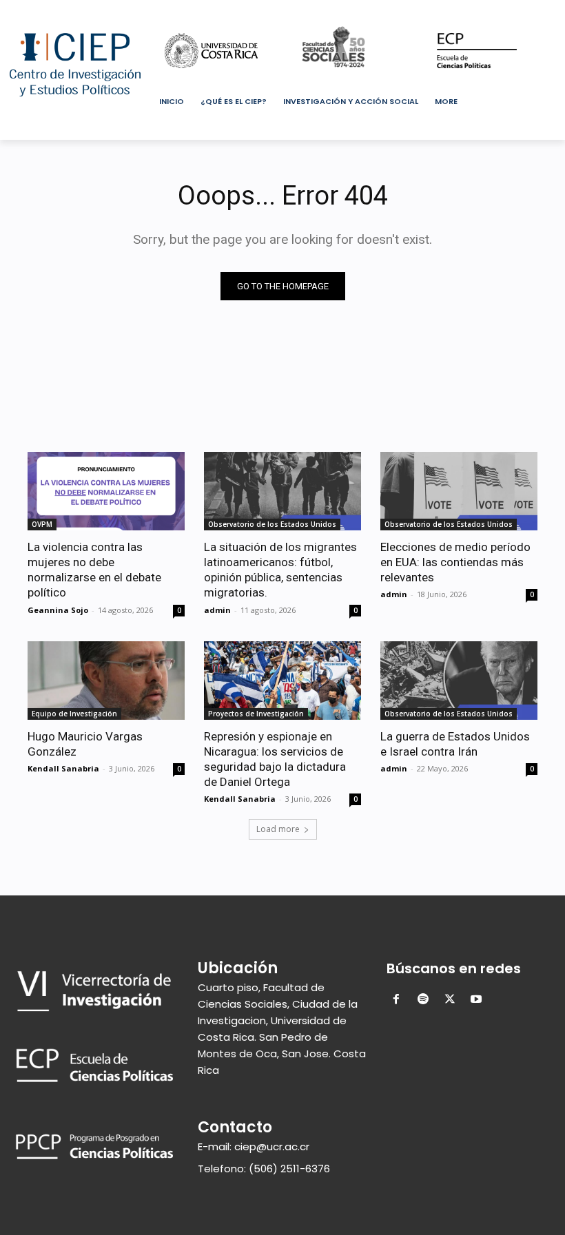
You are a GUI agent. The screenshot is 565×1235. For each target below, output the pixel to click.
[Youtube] (529, 10)
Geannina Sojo (58, 610)
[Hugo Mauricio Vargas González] (106, 680)
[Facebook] (453, 10)
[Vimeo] (510, 10)
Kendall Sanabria (63, 768)
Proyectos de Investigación (256, 713)
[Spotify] (423, 1000)
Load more (278, 829)
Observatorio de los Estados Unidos (272, 524)
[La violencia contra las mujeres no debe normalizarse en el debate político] (106, 491)
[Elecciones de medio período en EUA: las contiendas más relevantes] (458, 491)
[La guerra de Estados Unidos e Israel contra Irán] (458, 680)
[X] (492, 10)
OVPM (42, 524)
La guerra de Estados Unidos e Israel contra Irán (455, 743)
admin (217, 610)
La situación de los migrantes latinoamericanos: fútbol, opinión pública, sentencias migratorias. (280, 569)
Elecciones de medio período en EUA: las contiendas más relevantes (455, 562)
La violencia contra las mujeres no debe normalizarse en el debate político (94, 569)
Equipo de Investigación (74, 713)
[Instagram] (472, 10)
